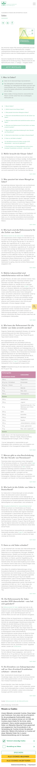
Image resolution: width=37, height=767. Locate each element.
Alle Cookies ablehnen (18, 756)
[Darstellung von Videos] (4, 747)
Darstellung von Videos (14, 746)
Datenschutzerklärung (8, 735)
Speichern (18, 752)
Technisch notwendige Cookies (16, 741)
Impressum (25, 735)
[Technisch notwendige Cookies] (4, 742)
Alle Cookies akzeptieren (18, 761)
